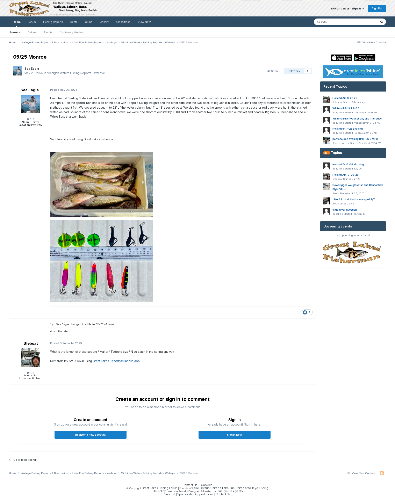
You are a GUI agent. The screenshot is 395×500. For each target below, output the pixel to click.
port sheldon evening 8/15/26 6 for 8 (355, 138)
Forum (32, 21)
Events (48, 32)
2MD (335, 203)
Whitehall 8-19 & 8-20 (345, 108)
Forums (15, 32)
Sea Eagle (31, 68)
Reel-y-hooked (341, 143)
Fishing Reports (53, 21)
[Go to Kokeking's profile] (326, 211)
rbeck (335, 193)
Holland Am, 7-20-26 (345, 174)
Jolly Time (338, 112)
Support (169, 494)
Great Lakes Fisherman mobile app (116, 361)
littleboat (29, 343)
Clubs (88, 21)
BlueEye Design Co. (230, 491)
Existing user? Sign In (346, 8)
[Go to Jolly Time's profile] (326, 109)
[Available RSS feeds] (382, 473)
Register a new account (90, 434)
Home (17, 21)
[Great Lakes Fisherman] (353, 252)
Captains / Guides (71, 32)
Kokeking (337, 213)
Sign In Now (234, 434)
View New (144, 21)
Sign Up (377, 8)
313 (31, 119)
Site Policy (159, 491)
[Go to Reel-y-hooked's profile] (326, 140)
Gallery (32, 32)
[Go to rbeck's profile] (326, 186)
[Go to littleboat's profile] (30, 357)
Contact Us (189, 485)
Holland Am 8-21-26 (344, 98)
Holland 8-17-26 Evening (347, 128)
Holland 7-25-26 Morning (348, 164)
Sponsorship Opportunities (195, 494)
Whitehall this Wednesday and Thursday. (357, 118)
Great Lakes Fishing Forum (159, 488)
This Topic (365, 21)
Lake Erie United (233, 488)
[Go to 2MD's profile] (326, 200)
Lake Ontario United (205, 488)
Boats (74, 21)
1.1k (31, 372)
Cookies (206, 485)
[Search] (381, 22)
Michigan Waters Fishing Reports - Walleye (76, 73)
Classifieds (123, 21)
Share (274, 71)
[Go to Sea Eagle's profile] (17, 70)
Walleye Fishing (257, 488)
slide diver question (344, 209)
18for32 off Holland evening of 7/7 (353, 199)
